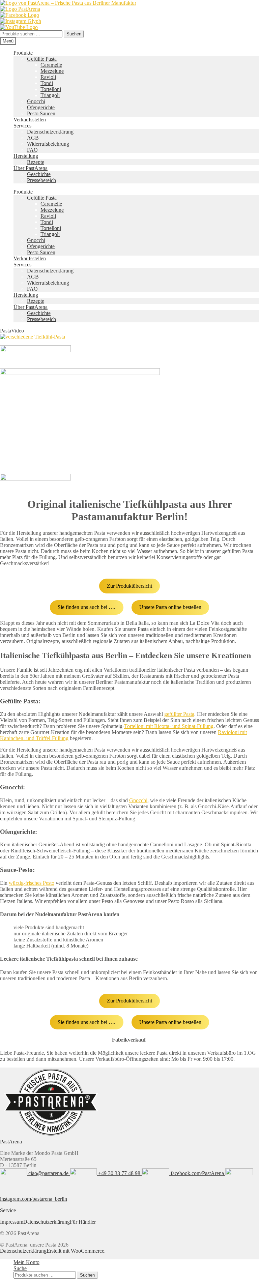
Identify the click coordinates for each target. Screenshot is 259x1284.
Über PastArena (30, 168)
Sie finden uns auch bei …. (86, 607)
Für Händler (83, 1222)
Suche (20, 1268)
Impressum (11, 1222)
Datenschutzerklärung (50, 132)
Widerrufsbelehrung (48, 144)
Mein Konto (26, 1262)
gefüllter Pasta (179, 714)
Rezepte (35, 162)
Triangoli (50, 95)
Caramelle (51, 65)
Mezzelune (52, 71)
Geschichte (39, 174)
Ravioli (48, 77)
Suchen (73, 33)
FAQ (32, 150)
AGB (33, 138)
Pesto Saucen (41, 113)
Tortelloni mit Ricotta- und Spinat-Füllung (168, 726)
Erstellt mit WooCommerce (75, 1251)
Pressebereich (41, 180)
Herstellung (25, 156)
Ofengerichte (41, 107)
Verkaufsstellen (29, 119)
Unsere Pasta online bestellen (170, 607)
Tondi (46, 83)
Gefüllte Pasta (42, 59)
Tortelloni (50, 89)
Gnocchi (36, 101)
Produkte (23, 53)
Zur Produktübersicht (129, 586)
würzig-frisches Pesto (31, 883)
